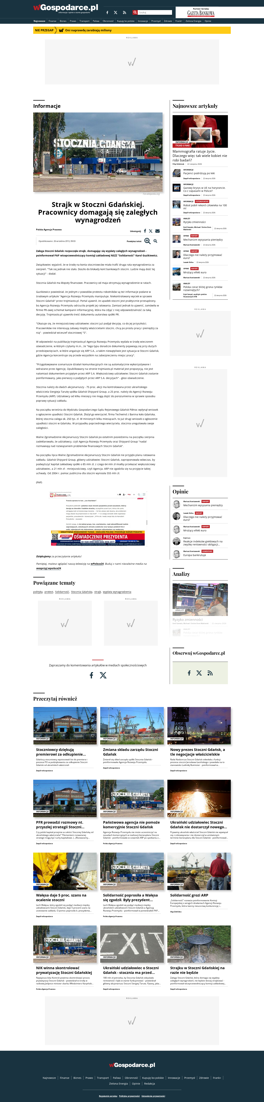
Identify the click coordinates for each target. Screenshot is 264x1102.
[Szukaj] (135, 12)
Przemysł (156, 20)
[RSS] (124, 12)
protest (49, 591)
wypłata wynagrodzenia (117, 591)
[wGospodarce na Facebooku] (107, 12)
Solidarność (62, 591)
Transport (84, 20)
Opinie (208, 20)
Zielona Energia (193, 20)
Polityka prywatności (129, 1096)
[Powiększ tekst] (147, 241)
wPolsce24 (97, 563)
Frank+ (178, 20)
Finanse (52, 20)
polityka (38, 591)
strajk (97, 591)
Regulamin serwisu (108, 1096)
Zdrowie (168, 20)
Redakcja (149, 1083)
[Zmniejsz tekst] (155, 241)
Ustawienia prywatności (153, 1096)
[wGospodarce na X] (115, 12)
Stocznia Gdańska (81, 591)
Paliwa (96, 20)
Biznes (63, 20)
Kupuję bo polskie (126, 20)
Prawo (73, 20)
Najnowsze (39, 20)
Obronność (108, 20)
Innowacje (143, 20)
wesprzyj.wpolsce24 (48, 568)
